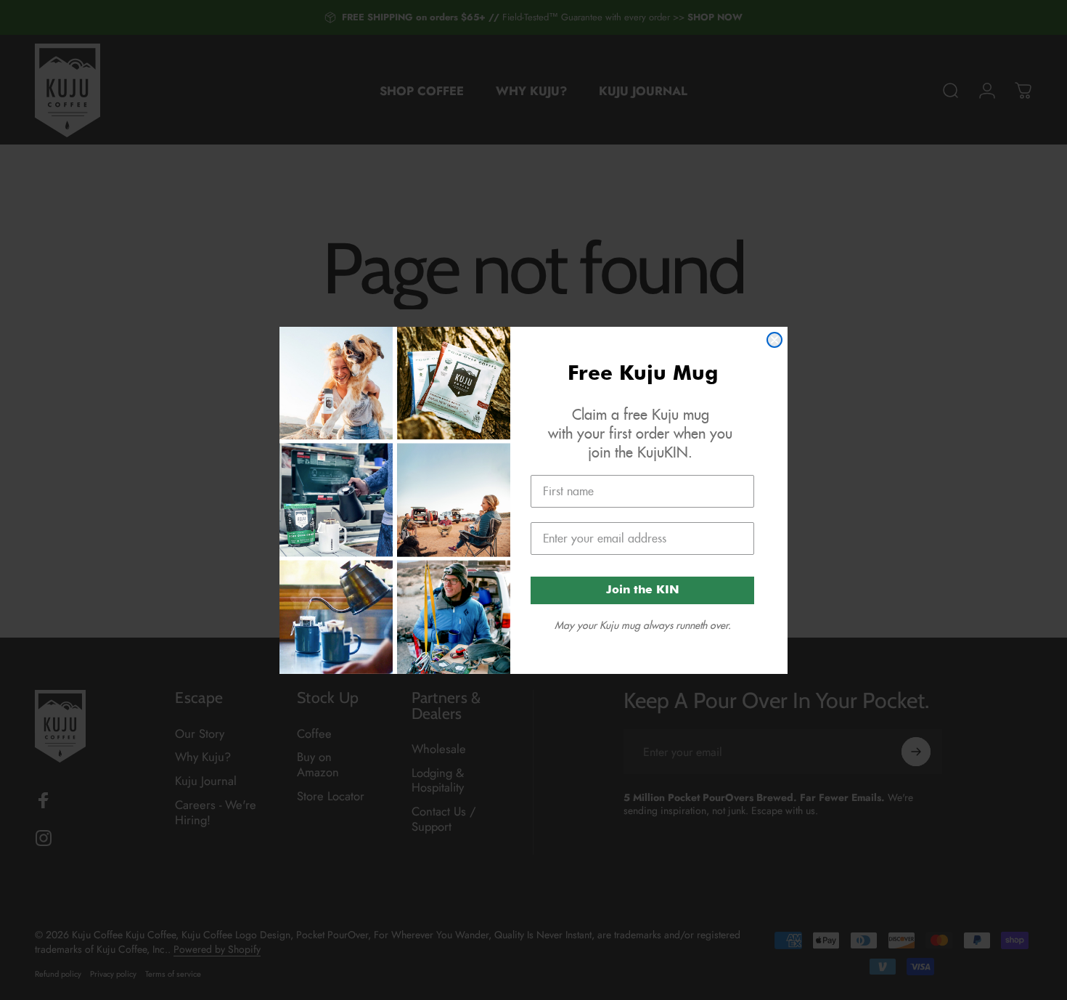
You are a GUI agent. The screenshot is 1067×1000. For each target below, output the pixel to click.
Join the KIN (642, 590)
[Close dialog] (774, 340)
